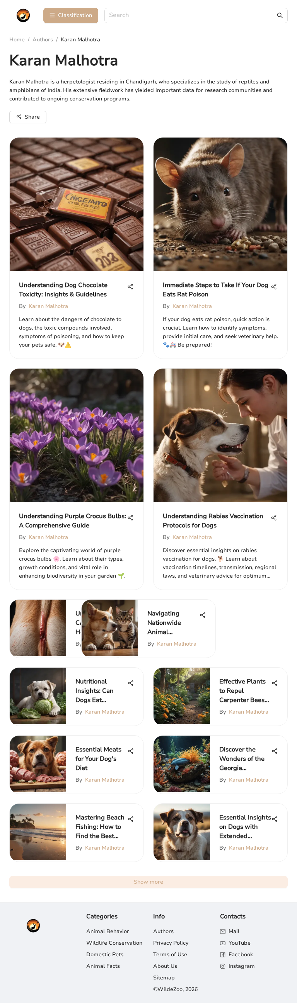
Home (17, 39)
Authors (42, 39)
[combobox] (192, 15)
